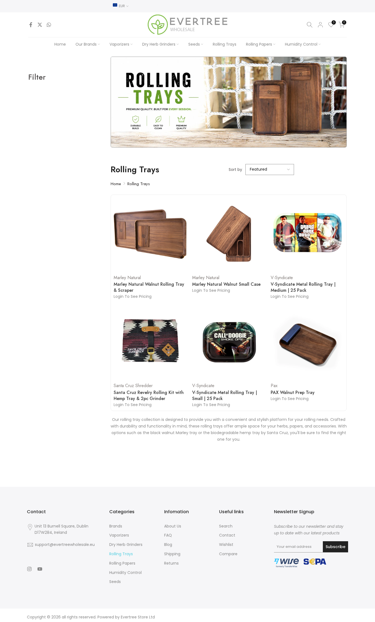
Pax (274, 385)
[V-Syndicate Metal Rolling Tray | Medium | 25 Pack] (307, 234)
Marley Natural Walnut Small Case (226, 284)
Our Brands (86, 44)
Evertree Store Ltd (138, 617)
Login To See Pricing (133, 296)
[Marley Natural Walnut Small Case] (228, 234)
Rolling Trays (224, 44)
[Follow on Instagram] (29, 569)
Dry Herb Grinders (158, 44)
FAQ (168, 535)
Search (226, 526)
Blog (168, 544)
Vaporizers (119, 44)
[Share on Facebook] (30, 24)
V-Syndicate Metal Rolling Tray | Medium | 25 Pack (303, 287)
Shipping (172, 554)
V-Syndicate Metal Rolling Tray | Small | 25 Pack (224, 396)
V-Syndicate (282, 277)
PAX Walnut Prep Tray (293, 393)
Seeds (194, 44)
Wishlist (226, 544)
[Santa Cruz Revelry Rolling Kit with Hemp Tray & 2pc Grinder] (150, 342)
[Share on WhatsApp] (48, 24)
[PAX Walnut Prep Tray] (307, 342)
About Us (172, 526)
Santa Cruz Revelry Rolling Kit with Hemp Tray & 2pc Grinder (149, 396)
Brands (115, 526)
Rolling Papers (259, 44)
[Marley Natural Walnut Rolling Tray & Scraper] (150, 234)
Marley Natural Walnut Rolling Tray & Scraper (149, 287)
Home (60, 44)
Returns (171, 563)
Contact (227, 535)
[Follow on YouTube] (39, 569)
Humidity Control (301, 44)
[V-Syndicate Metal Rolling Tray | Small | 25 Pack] (228, 342)
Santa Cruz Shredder (133, 385)
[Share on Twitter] (39, 24)
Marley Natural (127, 277)
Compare (228, 554)
